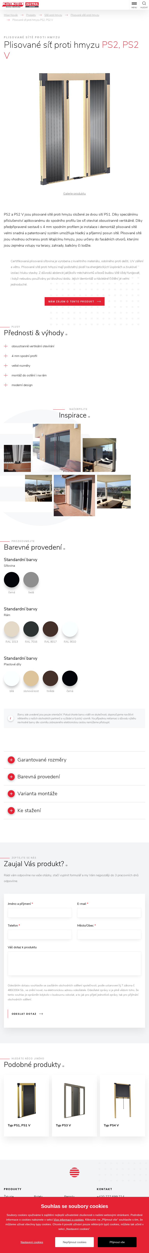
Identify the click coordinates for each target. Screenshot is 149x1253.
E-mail (82, 904)
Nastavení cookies (32, 1242)
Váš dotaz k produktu (22, 947)
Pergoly (69, 1197)
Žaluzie (9, 1197)
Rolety (38, 1197)
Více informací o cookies (69, 1219)
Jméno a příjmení (20, 904)
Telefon (14, 925)
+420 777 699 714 (110, 1197)
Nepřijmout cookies (74, 1242)
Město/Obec (86, 925)
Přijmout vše (117, 1242)
